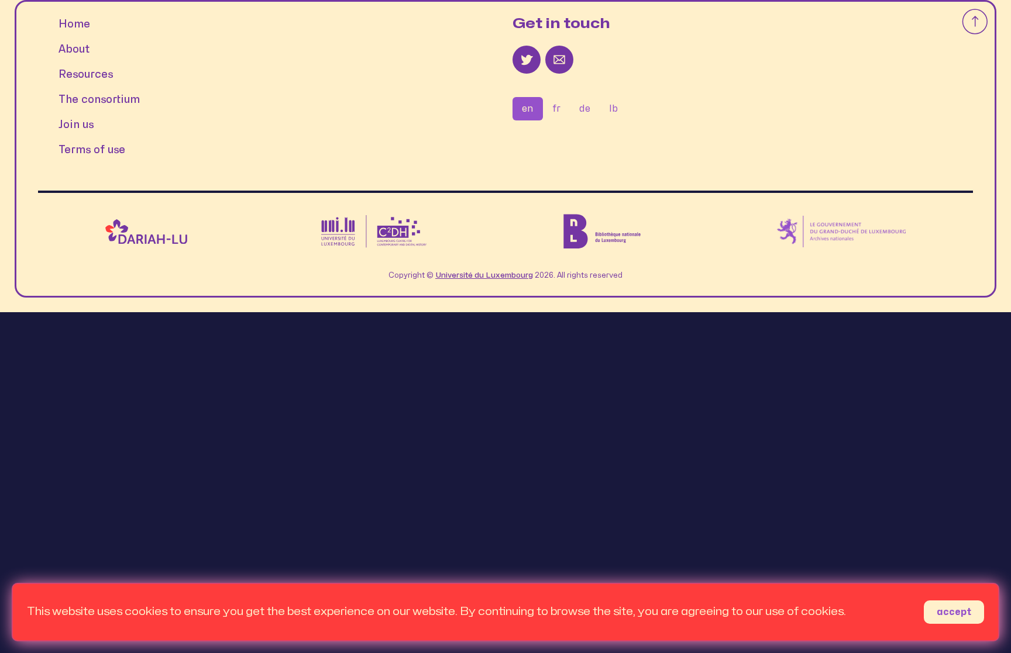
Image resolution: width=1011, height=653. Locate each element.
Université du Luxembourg (484, 275)
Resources (86, 75)
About (74, 49)
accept (954, 612)
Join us (76, 125)
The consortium (99, 100)
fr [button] (556, 108)
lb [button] (613, 108)
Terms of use (92, 150)
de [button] (584, 108)
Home (74, 24)
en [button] (528, 108)
